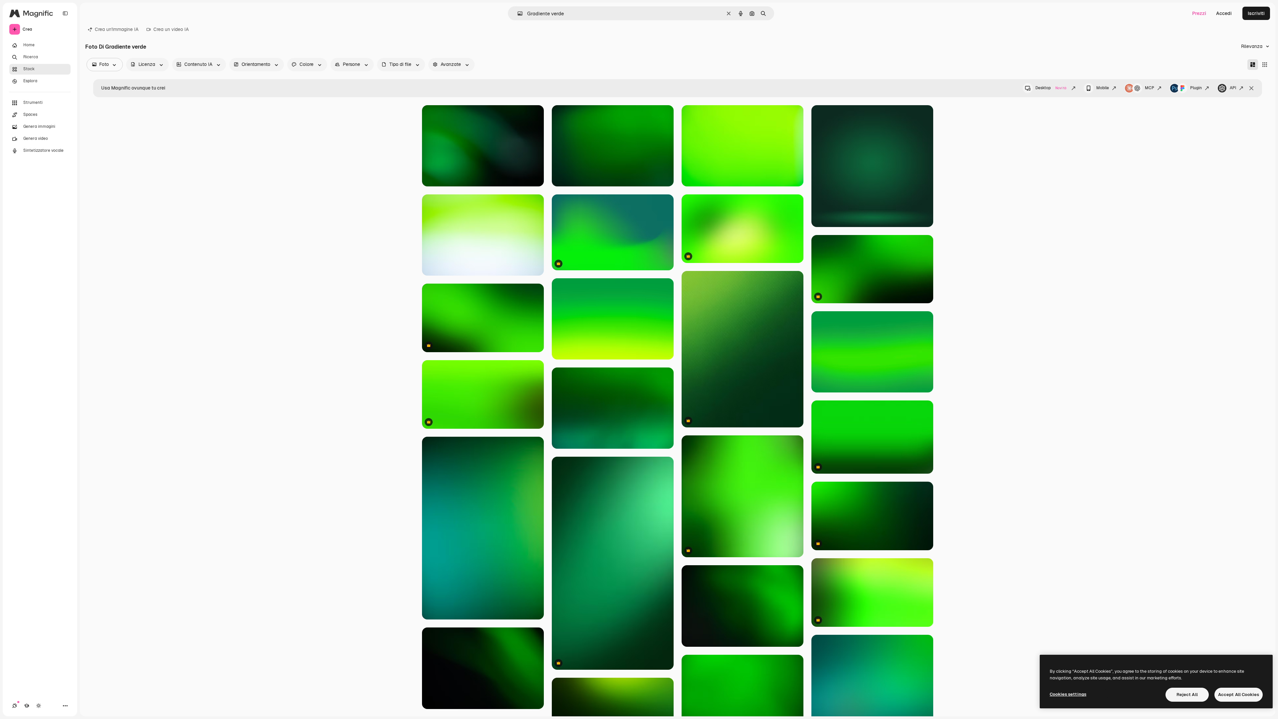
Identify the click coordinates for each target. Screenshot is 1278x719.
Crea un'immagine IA (116, 29)
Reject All (1187, 694)
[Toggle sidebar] (65, 13)
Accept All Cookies (1238, 694)
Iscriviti (1256, 13)
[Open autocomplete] (517, 13)
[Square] (1264, 64)
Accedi (1224, 13)
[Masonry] (1252, 64)
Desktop (1050, 88)
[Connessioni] (14, 705)
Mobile (1102, 88)
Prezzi (1199, 13)
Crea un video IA (171, 29)
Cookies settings (1068, 694)
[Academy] (26, 705)
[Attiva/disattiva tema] (38, 705)
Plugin (1196, 88)
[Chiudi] (1251, 88)
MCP (1149, 88)
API (1233, 88)
